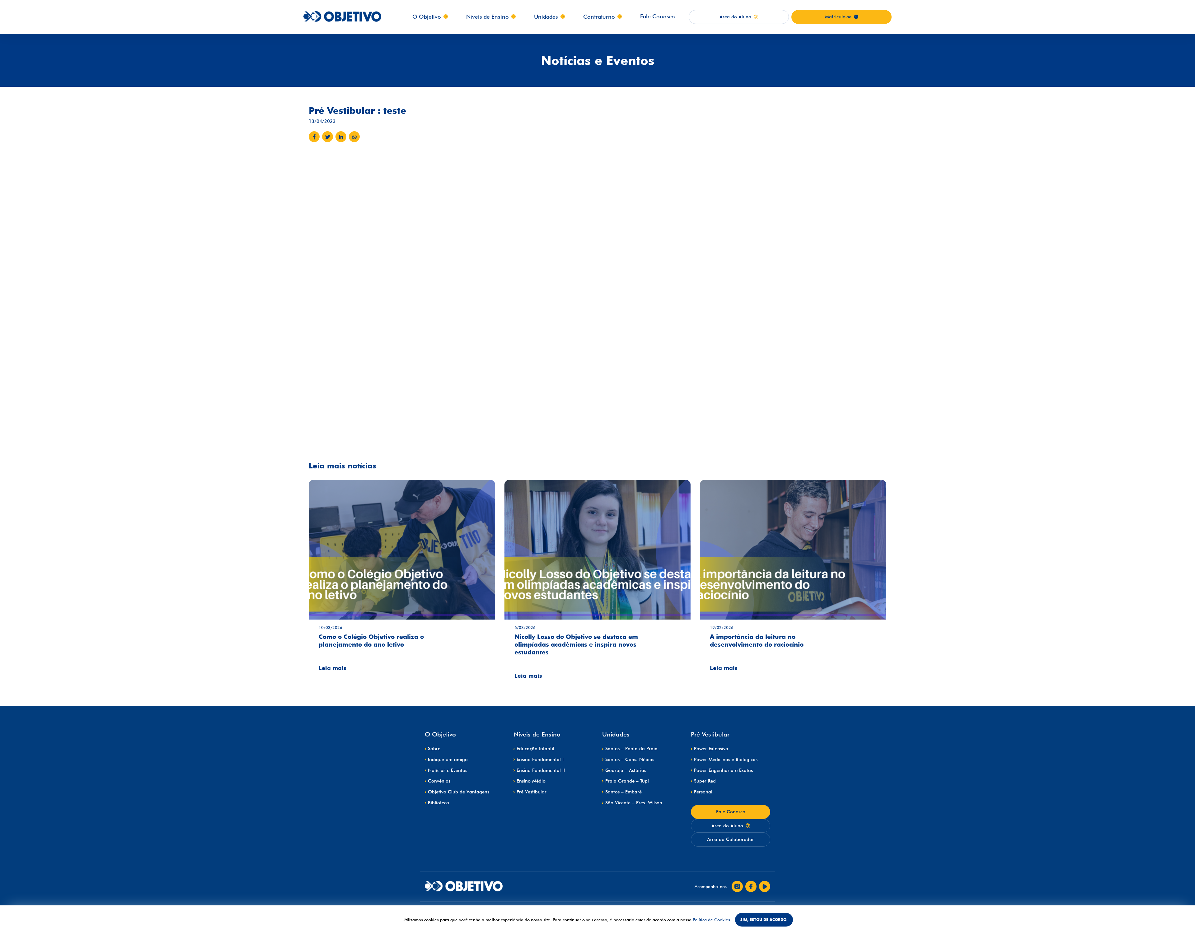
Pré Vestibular (531, 792)
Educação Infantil (535, 748)
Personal (703, 792)
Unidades (546, 16)
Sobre (434, 748)
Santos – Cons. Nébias (629, 759)
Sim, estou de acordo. (764, 919)
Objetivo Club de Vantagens (458, 792)
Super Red (705, 781)
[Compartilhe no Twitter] (327, 136)
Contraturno (599, 16)
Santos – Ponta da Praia (631, 748)
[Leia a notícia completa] (402, 580)
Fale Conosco (657, 16)
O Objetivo (426, 16)
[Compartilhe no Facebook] (314, 136)
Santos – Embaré (623, 792)
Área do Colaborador (730, 839)
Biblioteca (438, 803)
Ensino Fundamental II (541, 770)
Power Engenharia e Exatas (723, 770)
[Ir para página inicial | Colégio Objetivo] (464, 886)
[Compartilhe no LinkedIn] (340, 136)
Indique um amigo (448, 759)
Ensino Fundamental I (540, 759)
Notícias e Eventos (447, 770)
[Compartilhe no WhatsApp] (354, 136)
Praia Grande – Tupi (627, 781)
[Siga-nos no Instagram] (737, 886)
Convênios (439, 781)
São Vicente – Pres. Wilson (633, 803)
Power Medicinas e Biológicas (725, 759)
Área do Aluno (727, 826)
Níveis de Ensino (487, 16)
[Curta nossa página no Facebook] (751, 886)
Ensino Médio (531, 781)
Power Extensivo (711, 748)
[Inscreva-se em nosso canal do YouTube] (764, 886)
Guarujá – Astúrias (625, 770)
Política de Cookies (711, 919)
